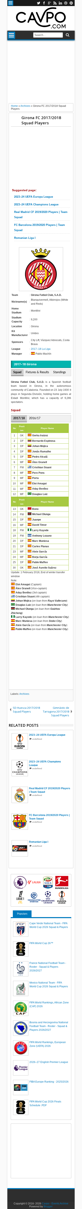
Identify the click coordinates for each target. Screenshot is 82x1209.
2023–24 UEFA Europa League (33, 196)
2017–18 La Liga (40, 348)
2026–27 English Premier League (48, 1062)
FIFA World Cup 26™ (41, 943)
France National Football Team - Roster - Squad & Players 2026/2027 (47, 967)
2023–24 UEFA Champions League (36, 204)
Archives (24, 693)
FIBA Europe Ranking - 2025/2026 (49, 1081)
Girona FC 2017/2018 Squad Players (41, 120)
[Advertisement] (41, 73)
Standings (59, 372)
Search (67, 35)
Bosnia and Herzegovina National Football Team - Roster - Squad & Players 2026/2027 (48, 1026)
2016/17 (34, 418)
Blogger (48, 1206)
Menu (10, 3)
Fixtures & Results (37, 372)
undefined (37, 739)
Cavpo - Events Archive (55, 1203)
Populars (22, 913)
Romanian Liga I (25, 238)
